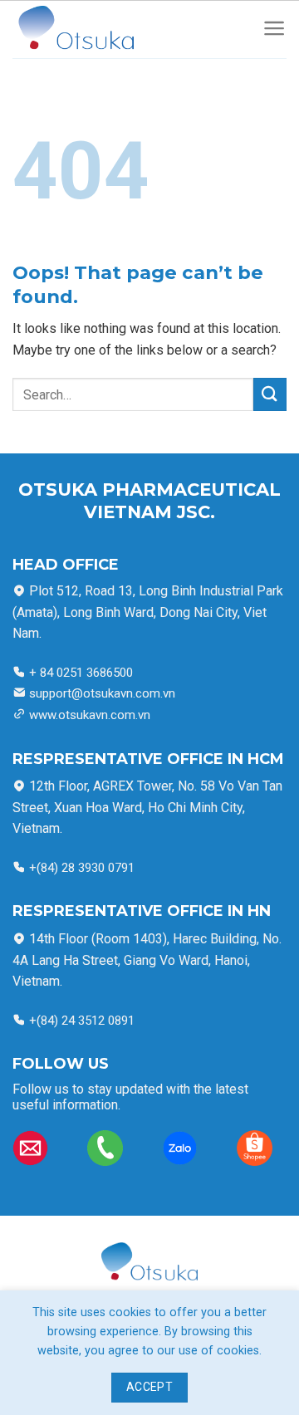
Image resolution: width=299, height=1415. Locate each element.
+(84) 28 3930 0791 (82, 867)
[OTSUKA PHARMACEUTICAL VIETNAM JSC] (92, 30)
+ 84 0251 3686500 (79, 672)
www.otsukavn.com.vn (89, 715)
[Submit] (270, 394)
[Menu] (274, 29)
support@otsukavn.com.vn (102, 693)
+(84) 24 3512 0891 (80, 1020)
